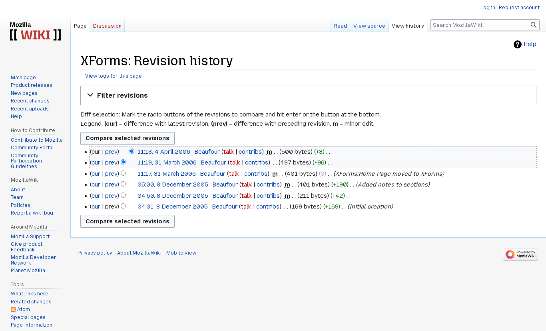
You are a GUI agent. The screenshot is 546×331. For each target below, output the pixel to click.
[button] (308, 96)
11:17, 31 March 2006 (166, 173)
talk (228, 151)
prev (111, 151)
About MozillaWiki (139, 253)
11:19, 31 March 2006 (167, 162)
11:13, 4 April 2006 (163, 151)
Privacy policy (95, 253)
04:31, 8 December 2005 (172, 206)
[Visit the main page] (35, 32)
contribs (250, 151)
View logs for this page (113, 76)
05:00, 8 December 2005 (172, 184)
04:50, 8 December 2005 (172, 195)
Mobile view (181, 253)
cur (96, 162)
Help (530, 44)
